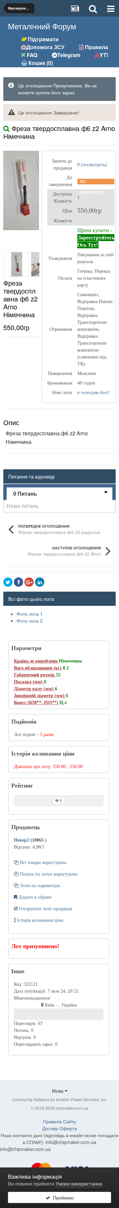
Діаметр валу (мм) (34, 688)
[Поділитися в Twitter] (8, 582)
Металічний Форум (42, 26)
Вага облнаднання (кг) (38, 668)
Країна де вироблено (36, 661)
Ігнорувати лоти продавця (45, 908)
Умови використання (79, 1183)
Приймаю (62, 1197)
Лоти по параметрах (39, 885)
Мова (58, 1090)
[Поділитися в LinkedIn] (39, 582)
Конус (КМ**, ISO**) (37, 702)
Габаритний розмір (35, 674)
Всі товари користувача (42, 862)
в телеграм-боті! (93, 392)
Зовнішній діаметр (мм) (40, 695)
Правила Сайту (59, 1121)
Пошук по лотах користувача (48, 874)
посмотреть (94, 164)
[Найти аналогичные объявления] (6, 128)
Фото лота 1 (30, 613)
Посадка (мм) (29, 681)
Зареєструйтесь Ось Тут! (95, 241)
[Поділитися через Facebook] (18, 582)
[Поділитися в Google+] (29, 582)
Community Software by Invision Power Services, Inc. (59, 1099)
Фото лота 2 (30, 620)
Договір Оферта (59, 1128)
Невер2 (22, 840)
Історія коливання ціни (39, 920)
